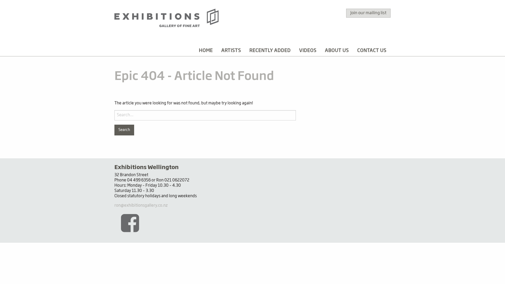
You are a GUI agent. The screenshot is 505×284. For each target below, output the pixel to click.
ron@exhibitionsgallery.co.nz (141, 205)
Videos (307, 50)
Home (206, 50)
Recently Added (270, 50)
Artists (231, 50)
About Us (337, 50)
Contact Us (371, 50)
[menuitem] (206, 50)
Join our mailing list (368, 13)
